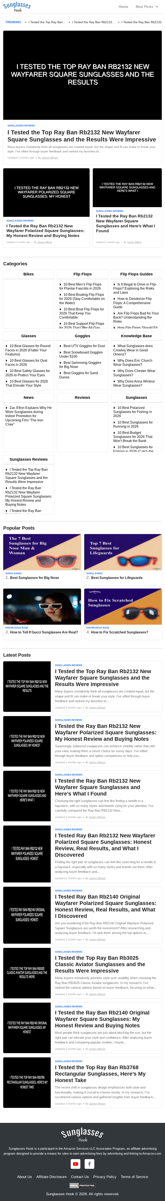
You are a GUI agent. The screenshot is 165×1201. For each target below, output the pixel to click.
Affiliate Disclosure (51, 1177)
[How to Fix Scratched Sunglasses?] (123, 614)
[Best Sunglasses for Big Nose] (42, 559)
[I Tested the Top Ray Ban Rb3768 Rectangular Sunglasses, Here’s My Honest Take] (82, 1082)
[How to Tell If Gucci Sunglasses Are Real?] (42, 614)
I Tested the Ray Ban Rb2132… (93, 22)
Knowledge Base (16, 627)
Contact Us (80, 1177)
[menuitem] (146, 6)
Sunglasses (13, 573)
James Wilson (50, 157)
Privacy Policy (104, 1177)
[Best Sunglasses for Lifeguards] (123, 559)
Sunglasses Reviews (21, 125)
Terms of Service (134, 1177)
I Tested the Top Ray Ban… (47, 22)
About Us (24, 1177)
